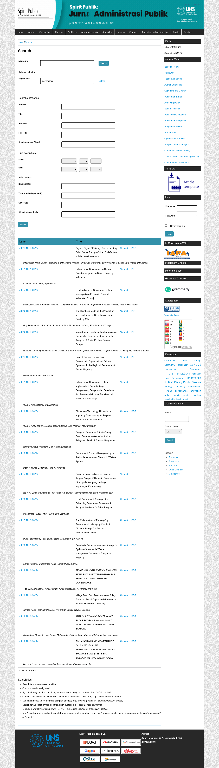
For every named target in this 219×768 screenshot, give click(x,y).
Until (20, 168)
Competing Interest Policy (177, 150)
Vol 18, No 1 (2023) (28, 432)
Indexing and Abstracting (155, 32)
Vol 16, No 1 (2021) (28, 453)
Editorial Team (171, 66)
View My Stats (171, 315)
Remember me (177, 226)
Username (170, 206)
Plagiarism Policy (173, 126)
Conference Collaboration (176, 162)
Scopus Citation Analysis (176, 144)
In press (121, 32)
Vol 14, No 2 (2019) (28, 570)
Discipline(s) (24, 184)
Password (170, 216)
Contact (133, 32)
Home (21, 32)
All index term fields (28, 212)
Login (186, 4)
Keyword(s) (24, 78)
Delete (102, 81)
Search (28, 42)
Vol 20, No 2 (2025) (28, 311)
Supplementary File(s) (29, 142)
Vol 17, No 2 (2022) (28, 269)
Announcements (89, 32)
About (31, 32)
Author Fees (170, 132)
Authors (22, 104)
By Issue (173, 457)
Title (20, 114)
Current (59, 32)
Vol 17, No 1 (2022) (28, 382)
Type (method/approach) (30, 193)
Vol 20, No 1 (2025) (28, 332)
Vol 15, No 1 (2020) (28, 290)
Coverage (23, 203)
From (21, 160)
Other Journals (176, 469)
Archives (72, 32)
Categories (44, 32)
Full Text (22, 133)
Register (196, 4)
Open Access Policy (174, 138)
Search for (23, 61)
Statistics (107, 32)
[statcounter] (171, 311)
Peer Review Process (175, 114)
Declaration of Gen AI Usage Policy (181, 156)
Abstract (22, 123)
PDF (133, 248)
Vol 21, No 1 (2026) (28, 248)
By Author (174, 461)
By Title (173, 465)
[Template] (181, 192)
